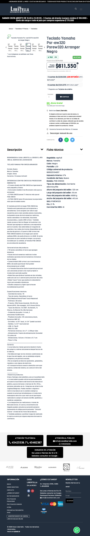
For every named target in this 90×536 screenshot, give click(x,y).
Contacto (10, 490)
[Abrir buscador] (76, 8)
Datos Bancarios (13, 496)
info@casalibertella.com (66, 441)
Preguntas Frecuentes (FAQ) (15, 511)
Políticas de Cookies (14, 504)
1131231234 (66, 444)
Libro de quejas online (15, 519)
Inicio (11, 29)
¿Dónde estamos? (13, 493)
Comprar (65, 97)
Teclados (34, 29)
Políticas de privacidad (11, 500)
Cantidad (50, 94)
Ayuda (9, 507)
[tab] (25, 149)
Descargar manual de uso (61, 133)
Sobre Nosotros (13, 487)
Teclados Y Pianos (21, 29)
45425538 (17, 442)
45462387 (35, 442)
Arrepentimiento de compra (18, 516)
